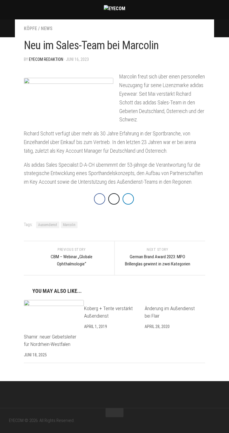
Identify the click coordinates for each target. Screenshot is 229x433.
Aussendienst (47, 225)
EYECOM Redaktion (46, 59)
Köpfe (30, 28)
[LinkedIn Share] (128, 199)
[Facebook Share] (99, 199)
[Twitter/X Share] (114, 199)
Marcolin (69, 225)
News (46, 28)
